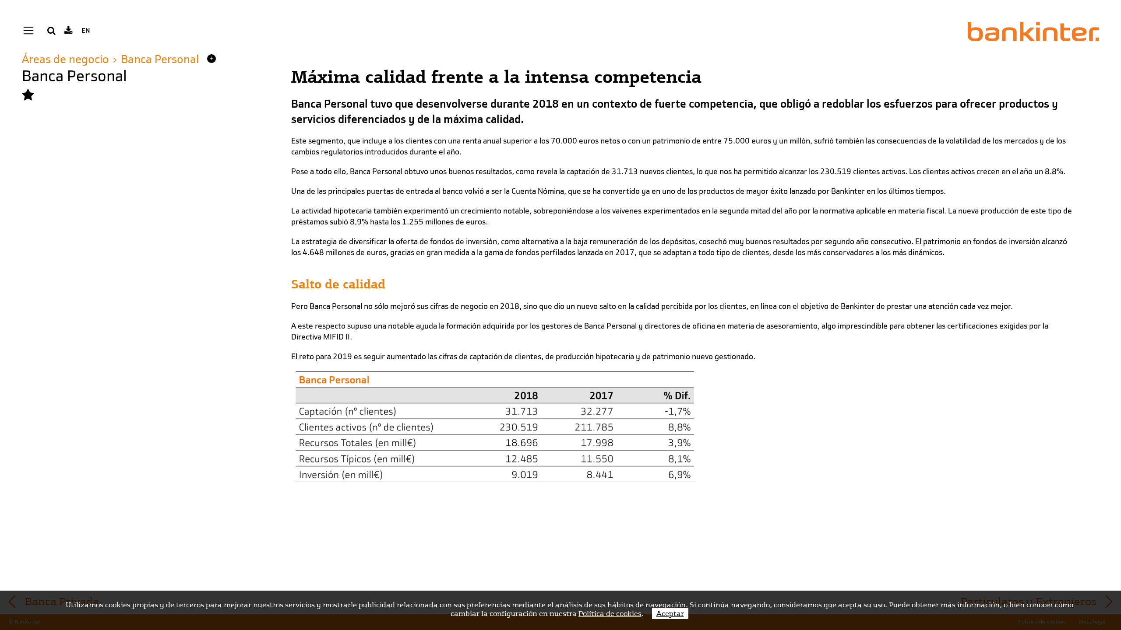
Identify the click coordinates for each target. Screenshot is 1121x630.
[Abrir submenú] (211, 58)
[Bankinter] (1033, 31)
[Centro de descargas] (68, 30)
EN (85, 31)
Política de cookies (610, 613)
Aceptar (670, 613)
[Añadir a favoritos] (28, 95)
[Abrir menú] (28, 31)
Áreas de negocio (65, 59)
